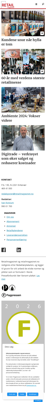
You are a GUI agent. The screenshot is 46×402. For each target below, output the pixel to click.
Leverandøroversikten (17, 235)
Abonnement (13, 221)
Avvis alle (12, 394)
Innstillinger (38, 400)
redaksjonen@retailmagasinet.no (17, 193)
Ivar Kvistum (7, 202)
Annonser (11, 226)
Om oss (10, 216)
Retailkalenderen (15, 230)
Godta (22, 394)
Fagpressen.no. (31, 385)
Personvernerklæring (17, 239)
